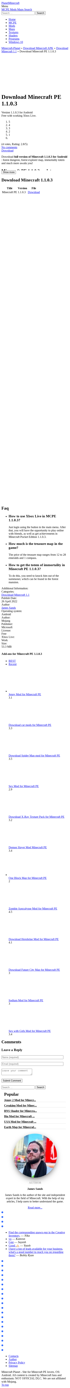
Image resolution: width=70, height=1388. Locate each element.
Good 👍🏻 (14, 1245)
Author (13, 1359)
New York (8, 1317)
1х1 (5, 1345)
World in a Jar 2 (12, 1308)
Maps (12, 29)
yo (10, 1238)
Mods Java (9, 1212)
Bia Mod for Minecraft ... (19, 1116)
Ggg (11, 1242)
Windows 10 (16, 42)
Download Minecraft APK (38, 48)
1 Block (7, 1312)
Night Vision (10, 1336)
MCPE (13, 22)
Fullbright (9, 1340)
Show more (9, 172)
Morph (7, 1289)
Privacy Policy (17, 1362)
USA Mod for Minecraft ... (20, 1121)
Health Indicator (12, 1350)
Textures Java (11, 1221)
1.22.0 (6, 1275)
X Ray (7, 1331)
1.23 (5, 1280)
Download (7, 150)
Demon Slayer (11, 1294)
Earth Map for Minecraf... (20, 1127)
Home (12, 19)
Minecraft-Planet (10, 48)
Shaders (13, 35)
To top (5, 1384)
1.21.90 (7, 1270)
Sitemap (13, 1365)
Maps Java (9, 1217)
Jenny (6, 1284)
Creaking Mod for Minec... (20, 1105)
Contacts (13, 1356)
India (6, 1322)
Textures (13, 32)
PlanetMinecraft (10, 3)
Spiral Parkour (11, 1326)
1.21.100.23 (9, 1261)
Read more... (35, 1207)
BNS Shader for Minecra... (20, 1110)
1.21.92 (7, 1266)
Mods (12, 25)
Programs (14, 38)
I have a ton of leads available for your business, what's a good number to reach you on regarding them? (36, 1252)
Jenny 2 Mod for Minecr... (20, 1100)
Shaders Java (10, 1226)
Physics (7, 1303)
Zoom (6, 1298)
